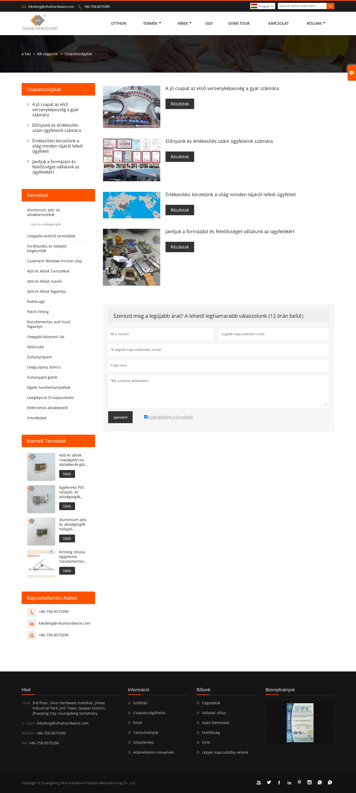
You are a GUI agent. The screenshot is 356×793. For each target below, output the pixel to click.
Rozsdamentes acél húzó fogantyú (48, 324)
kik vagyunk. (47, 53)
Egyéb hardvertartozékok (48, 387)
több (67, 473)
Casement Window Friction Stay (54, 260)
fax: (25, 742)
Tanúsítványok (145, 732)
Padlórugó (36, 301)
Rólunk (314, 23)
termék (150, 23)
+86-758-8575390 (97, 6)
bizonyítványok (280, 690)
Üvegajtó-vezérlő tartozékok (51, 235)
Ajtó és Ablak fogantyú (46, 291)
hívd (26, 690)
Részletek (180, 104)
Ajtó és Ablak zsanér (44, 281)
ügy (209, 23)
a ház (26, 53)
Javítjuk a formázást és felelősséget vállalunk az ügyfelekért (55, 167)
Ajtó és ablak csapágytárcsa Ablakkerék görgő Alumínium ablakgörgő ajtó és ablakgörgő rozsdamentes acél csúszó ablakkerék (74, 460)
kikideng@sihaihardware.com (51, 6)
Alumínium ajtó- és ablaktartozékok (43, 212)
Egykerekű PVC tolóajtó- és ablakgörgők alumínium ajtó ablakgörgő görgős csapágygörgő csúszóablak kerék (72, 492)
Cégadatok (211, 702)
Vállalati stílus (214, 712)
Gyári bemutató (215, 722)
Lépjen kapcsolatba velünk (225, 752)
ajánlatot (120, 417)
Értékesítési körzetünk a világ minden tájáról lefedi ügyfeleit (57, 146)
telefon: (28, 733)
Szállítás (140, 702)
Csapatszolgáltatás (149, 712)
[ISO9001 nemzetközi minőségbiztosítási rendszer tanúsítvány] (300, 722)
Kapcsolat (278, 23)
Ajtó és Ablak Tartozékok (48, 271)
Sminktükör (37, 417)
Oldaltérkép (143, 742)
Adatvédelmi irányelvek (153, 752)
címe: (26, 702)
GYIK (206, 742)
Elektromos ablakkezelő (47, 407)
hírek (182, 23)
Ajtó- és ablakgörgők (46, 224)
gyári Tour (239, 23)
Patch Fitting (38, 311)
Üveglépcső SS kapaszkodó (50, 397)
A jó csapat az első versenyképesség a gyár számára (55, 109)
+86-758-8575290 (54, 634)
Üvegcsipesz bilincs (44, 367)
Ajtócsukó (35, 346)
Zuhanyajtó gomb (42, 377)
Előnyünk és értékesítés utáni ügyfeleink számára (56, 128)
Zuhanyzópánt (39, 356)
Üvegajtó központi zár (46, 336)
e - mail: (29, 723)
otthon (118, 23)
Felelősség (211, 732)
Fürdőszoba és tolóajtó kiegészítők (46, 248)
